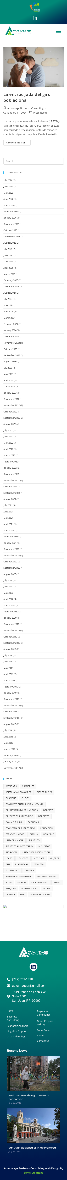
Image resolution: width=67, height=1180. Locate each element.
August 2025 (9, 242)
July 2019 (7, 655)
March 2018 (9, 749)
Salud (57, 882)
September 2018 (11, 717)
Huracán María (14, 840)
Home (10, 1010)
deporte (48, 810)
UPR (22, 894)
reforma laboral (47, 876)
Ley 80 (9, 858)
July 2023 (7, 367)
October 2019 (10, 636)
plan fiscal (21, 864)
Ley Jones (23, 858)
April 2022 (8, 449)
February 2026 (10, 211)
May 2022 (8, 442)
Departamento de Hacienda (22, 810)
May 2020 (8, 592)
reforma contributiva (19, 876)
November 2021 (11, 480)
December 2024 (11, 286)
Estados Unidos (15, 834)
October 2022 (10, 411)
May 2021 (8, 517)
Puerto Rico (12, 870)
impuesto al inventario (19, 846)
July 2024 (7, 298)
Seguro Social (29, 888)
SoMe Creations (33, 1172)
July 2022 (7, 430)
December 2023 (11, 336)
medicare (39, 858)
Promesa (39, 864)
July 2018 (7, 730)
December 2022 (11, 399)
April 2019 (8, 674)
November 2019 (11, 630)
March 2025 (9, 274)
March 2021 (9, 530)
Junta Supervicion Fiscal (36, 852)
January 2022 (9, 467)
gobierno (48, 834)
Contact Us (43, 1040)
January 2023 (9, 392)
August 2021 (9, 499)
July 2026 (7, 180)
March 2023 (9, 386)
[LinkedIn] (35, 18)
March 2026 (9, 205)
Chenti (25, 798)
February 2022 (10, 461)
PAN (8, 864)
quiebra (29, 870)
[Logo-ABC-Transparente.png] (33, 951)
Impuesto (34, 840)
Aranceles (28, 786)
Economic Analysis (17, 1025)
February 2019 (10, 686)
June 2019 (8, 661)
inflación (11, 852)
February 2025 (10, 280)
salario (21, 882)
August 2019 (9, 649)
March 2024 (9, 317)
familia (34, 834)
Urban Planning (16, 1036)
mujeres (54, 858)
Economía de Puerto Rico (20, 828)
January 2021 (9, 542)
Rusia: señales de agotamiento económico (29, 1097)
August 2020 (9, 574)
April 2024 (8, 311)
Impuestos (44, 846)
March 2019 (9, 680)
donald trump (14, 822)
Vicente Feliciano (40, 894)
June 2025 (8, 255)
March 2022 (9, 455)
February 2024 (10, 324)
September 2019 (11, 642)
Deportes (43, 816)
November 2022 (11, 405)
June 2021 (8, 511)
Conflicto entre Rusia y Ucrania (24, 804)
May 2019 (8, 667)
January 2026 (9, 217)
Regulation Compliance (44, 1013)
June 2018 (8, 736)
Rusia (9, 882)
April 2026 (8, 198)
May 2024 (8, 305)
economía (33, 822)
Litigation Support (17, 1031)
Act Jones (11, 786)
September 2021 (11, 492)
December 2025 (11, 224)
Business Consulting (13, 1018)
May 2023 (8, 374)
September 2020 (11, 567)
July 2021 (7, 505)
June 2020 (8, 586)
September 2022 (11, 417)
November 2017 (11, 767)
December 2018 (11, 699)
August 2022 (9, 424)
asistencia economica (18, 792)
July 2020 (7, 580)
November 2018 (11, 705)
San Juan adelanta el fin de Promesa (32, 1147)
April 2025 (8, 267)
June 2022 (8, 436)
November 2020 (11, 555)
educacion (46, 828)
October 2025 (10, 230)
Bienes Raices (44, 792)
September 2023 (11, 355)
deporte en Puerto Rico (19, 816)
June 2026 (8, 186)
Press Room (40, 112)
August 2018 (9, 724)
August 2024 (9, 292)
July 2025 (7, 248)
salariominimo (39, 882)
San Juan (11, 888)
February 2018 (10, 755)
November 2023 (11, 342)
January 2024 (9, 330)
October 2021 (10, 486)
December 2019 (11, 624)
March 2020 (9, 605)
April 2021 (8, 524)
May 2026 (8, 192)
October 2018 (10, 711)
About (40, 1035)
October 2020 (10, 561)
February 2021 (10, 536)
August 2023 (9, 361)
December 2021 (11, 474)
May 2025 (8, 261)
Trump (47, 888)
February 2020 (10, 611)
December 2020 (11, 549)
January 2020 (9, 617)
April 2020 (8, 599)
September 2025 (11, 236)
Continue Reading (18, 142)
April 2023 (8, 380)
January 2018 (9, 761)
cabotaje (11, 798)
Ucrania (10, 894)
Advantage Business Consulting (25, 108)
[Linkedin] (33, 967)
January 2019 (9, 692)
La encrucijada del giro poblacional (27, 97)
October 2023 (10, 349)
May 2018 (8, 742)
